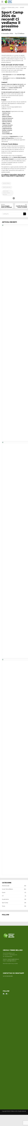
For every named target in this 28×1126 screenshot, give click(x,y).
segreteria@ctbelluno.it (13, 959)
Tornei (3, 906)
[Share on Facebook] (14, 198)
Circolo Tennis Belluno (9, 7)
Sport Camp (5, 902)
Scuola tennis (5, 899)
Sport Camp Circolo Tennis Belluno (6, 193)
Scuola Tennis (6, 183)
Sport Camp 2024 (7, 187)
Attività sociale (5, 885)
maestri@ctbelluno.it (11, 960)
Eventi (3, 892)
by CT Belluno (19, 33)
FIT (3, 896)
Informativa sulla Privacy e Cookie (10, 963)
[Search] (24, 213)
